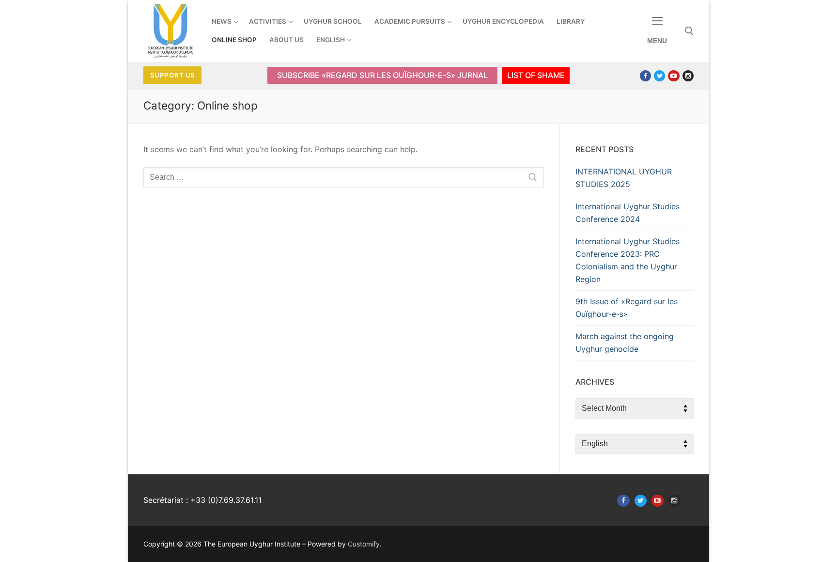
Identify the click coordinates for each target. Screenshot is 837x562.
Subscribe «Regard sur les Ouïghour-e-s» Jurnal (382, 75)
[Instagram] (688, 75)
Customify (364, 544)
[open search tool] (689, 31)
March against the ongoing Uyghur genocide (624, 342)
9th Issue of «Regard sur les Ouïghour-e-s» (626, 308)
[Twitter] (659, 75)
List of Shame (536, 75)
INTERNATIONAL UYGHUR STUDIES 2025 (623, 178)
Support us (172, 75)
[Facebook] (645, 75)
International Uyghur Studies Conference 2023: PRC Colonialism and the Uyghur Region (627, 260)
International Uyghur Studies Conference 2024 (627, 213)
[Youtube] (673, 75)
